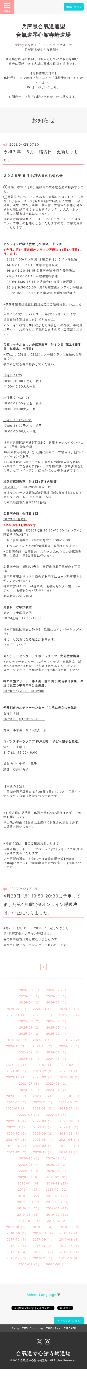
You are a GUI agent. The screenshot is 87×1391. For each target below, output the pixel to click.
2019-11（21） (29, 1189)
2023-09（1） (43, 1077)
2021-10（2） (17, 1133)
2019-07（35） (29, 1202)
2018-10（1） (16, 1227)
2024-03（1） (43, 1064)
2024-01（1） (17, 1071)
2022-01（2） (18, 1127)
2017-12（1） (70, 1233)
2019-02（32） (58, 1214)
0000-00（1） (57, 1264)
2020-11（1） (69, 1152)
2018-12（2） (57, 1220)
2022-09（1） (16, 1108)
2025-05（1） (57, 1027)
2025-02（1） (17, 1040)
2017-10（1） (17, 1239)
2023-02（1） (43, 1096)
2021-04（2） (17, 1146)
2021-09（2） (43, 1133)
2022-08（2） (43, 1108)
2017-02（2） (44, 1252)
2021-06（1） (43, 1139)
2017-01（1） (70, 1252)
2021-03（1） (43, 1146)
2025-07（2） (57, 1021)
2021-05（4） (70, 1139)
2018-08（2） (70, 1227)
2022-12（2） (17, 1102)
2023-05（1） (30, 1090)
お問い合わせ (73, 6)
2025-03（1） (57, 1033)
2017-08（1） (69, 1239)
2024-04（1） (17, 1064)
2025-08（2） (30, 1021)
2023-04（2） (57, 1090)
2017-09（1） (43, 1239)
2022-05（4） (57, 1114)
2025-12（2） (70, 1008)
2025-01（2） (43, 1040)
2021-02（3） (70, 1146)
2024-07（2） (57, 1052)
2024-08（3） (30, 1052)
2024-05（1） (57, 1058)
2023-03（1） (17, 1096)
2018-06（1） (17, 1233)
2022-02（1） (70, 1121)
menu (7, 10)
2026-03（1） (57, 1002)
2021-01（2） (17, 1152)
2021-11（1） (70, 1127)
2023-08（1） (70, 1077)
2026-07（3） (57, 990)
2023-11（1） (70, 1071)
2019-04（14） (58, 1208)
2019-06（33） (58, 1202)
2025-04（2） (30, 1033)
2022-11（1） (43, 1102)
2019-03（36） (29, 1214)
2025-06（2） (30, 1027)
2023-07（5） (30, 1083)
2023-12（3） (43, 1071)
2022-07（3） (70, 1108)
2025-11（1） (17, 1015)
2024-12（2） (70, 1040)
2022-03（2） (43, 1121)
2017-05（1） (70, 1245)
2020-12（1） (43, 1152)
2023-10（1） (16, 1077)
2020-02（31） (57, 1177)
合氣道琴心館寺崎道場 (43, 1353)
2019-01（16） (30, 1220)
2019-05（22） (29, 1208)
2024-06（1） (30, 1058)
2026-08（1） (30, 990)
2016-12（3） (17, 1258)
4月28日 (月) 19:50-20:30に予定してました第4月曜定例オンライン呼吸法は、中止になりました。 (42, 904)
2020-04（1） (57, 1170)
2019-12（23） (58, 1183)
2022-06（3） (30, 1114)
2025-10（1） (43, 1015)
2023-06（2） (57, 1083)
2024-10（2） (43, 1046)
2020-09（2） (57, 1158)
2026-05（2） (57, 996)
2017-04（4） (17, 1252)
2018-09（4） (43, 1227)
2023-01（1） (70, 1096)
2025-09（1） (70, 1015)
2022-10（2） (69, 1102)
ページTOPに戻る (69, 1320)
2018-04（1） (44, 1233)
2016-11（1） (43, 1258)
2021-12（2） (44, 1127)
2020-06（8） (30, 1170)
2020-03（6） (29, 1177)
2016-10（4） (69, 1258)
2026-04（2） (30, 1002)
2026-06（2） (30, 996)
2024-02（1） (70, 1064)
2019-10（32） (57, 1189)
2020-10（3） (30, 1158)
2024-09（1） (70, 1046)
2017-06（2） (43, 1245)
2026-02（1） (17, 1008)
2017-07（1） (17, 1245)
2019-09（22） (29, 1196)
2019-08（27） (58, 1196)
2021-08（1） (70, 1133)
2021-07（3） (17, 1139)
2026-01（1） (43, 1008)
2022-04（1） (17, 1121)
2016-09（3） (30, 1264)
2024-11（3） (16, 1046)
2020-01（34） (29, 1183)
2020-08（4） (30, 1164)
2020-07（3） (57, 1164)
